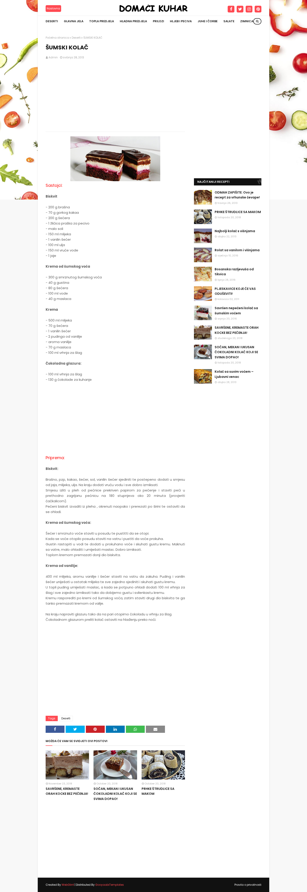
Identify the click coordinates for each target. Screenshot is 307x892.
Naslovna (53, 8)
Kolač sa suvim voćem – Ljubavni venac (234, 374)
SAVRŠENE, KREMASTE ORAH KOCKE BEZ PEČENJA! (67, 791)
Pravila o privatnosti (247, 885)
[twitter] (240, 9)
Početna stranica (57, 38)
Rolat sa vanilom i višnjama (237, 250)
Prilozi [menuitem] (158, 21)
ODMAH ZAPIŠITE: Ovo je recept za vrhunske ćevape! (237, 195)
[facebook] (231, 9)
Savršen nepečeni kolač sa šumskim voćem (236, 310)
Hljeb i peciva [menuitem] (181, 21)
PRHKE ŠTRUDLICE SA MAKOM (158, 791)
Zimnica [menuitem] (246, 21)
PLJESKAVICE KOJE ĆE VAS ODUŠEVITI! (235, 291)
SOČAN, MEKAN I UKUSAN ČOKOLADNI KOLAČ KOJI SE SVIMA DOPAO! (115, 793)
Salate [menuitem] (228, 21)
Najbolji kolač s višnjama (235, 231)
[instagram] (249, 9)
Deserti (76, 38)
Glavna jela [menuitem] (73, 21)
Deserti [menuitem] (52, 21)
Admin (53, 57)
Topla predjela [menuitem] (101, 21)
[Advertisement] (115, 95)
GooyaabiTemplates (109, 885)
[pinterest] (258, 9)
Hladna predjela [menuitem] (133, 21)
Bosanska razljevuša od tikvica (234, 271)
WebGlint (68, 885)
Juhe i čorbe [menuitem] (208, 21)
